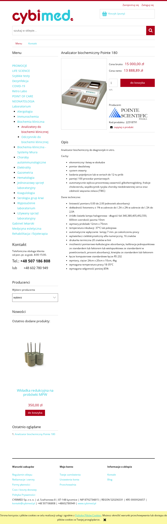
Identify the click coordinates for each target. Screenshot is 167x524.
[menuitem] (18, 43)
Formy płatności (21, 484)
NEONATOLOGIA (23, 101)
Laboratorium (21, 106)
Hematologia (25, 178)
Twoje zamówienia (70, 474)
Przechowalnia (68, 484)
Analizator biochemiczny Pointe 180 (35, 434)
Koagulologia (26, 193)
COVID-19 (18, 86)
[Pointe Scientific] (128, 113)
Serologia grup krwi (30, 198)
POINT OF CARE (22, 96)
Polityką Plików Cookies (88, 515)
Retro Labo (19, 91)
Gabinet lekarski (23, 223)
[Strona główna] (42, 16)
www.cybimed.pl (87, 503)
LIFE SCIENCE (21, 71)
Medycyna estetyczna (26, 228)
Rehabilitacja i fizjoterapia (30, 234)
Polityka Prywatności (23, 495)
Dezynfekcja (20, 81)
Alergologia (25, 111)
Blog (109, 479)
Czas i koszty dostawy (24, 489)
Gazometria (25, 172)
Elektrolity (24, 167)
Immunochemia (28, 116)
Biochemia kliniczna (30, 122)
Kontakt (111, 474)
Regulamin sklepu (22, 474)
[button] (121, 127)
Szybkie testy (21, 76)
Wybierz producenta (23, 289)
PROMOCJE (19, 66)
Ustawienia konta (69, 479)
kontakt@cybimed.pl (23, 503)
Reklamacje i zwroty (23, 479)
